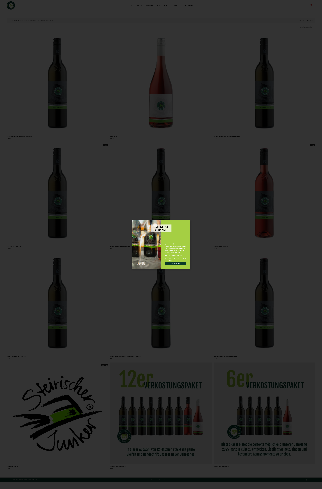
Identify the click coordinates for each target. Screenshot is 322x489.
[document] (161, 244)
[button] (188, 222)
